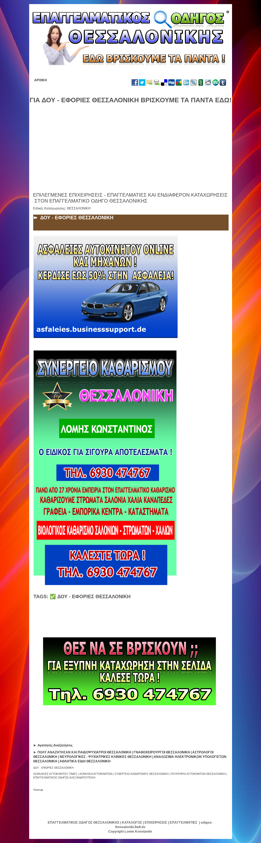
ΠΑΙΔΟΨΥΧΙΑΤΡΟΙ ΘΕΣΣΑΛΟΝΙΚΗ (104, 752)
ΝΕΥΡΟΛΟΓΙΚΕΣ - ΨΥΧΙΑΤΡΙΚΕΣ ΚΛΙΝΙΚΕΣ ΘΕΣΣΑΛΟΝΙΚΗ (106, 756)
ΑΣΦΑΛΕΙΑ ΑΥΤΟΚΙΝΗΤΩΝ (95, 773)
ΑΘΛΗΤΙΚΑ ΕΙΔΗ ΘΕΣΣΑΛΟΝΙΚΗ (85, 761)
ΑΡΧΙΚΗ (40, 80)
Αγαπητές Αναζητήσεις (55, 745)
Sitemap (38, 789)
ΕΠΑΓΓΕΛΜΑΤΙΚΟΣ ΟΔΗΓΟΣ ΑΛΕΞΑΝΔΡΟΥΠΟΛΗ (64, 777)
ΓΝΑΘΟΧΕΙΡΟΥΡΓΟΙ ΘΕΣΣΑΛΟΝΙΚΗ (162, 752)
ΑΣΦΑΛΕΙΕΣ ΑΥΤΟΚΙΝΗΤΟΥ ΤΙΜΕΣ (55, 773)
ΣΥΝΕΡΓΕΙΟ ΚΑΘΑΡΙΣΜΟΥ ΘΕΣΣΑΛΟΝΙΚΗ (141, 773)
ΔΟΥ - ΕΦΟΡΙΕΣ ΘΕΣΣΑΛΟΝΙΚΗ (53, 767)
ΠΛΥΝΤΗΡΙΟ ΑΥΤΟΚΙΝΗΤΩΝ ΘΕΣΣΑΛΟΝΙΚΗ (198, 773)
